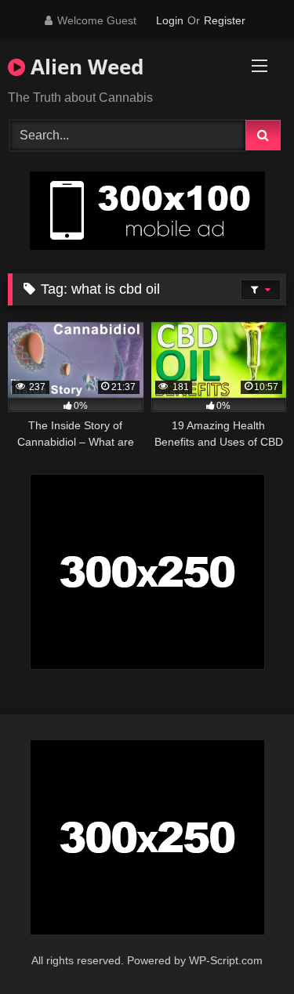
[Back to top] (245, 947)
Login (169, 20)
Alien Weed (84, 66)
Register (224, 20)
